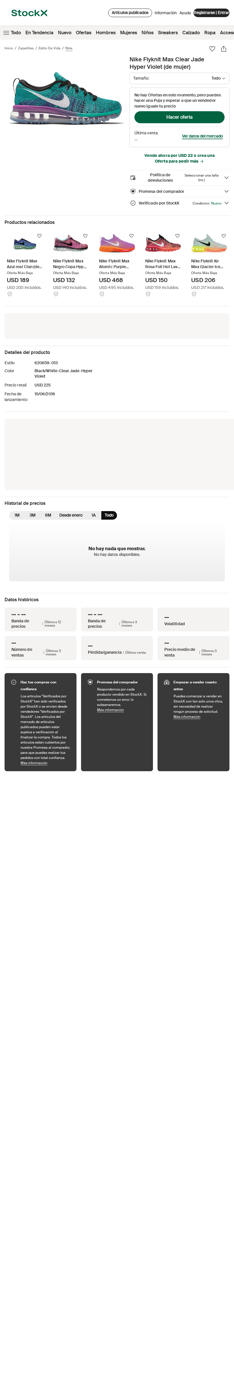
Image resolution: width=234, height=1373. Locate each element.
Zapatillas (26, 48)
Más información (46, 762)
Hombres (106, 33)
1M (17, 515)
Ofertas (83, 33)
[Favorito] (212, 48)
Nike (68, 48)
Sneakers (168, 33)
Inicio (9, 48)
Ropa (209, 33)
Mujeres (128, 33)
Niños (148, 33)
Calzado (191, 33)
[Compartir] (223, 48)
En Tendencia (39, 33)
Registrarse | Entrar (211, 12)
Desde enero (70, 515)
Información (165, 14)
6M (48, 515)
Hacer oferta (179, 117)
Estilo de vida (49, 48)
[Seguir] (39, 236)
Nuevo (64, 33)
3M (32, 515)
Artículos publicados (130, 12)
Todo (16, 33)
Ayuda (185, 12)
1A (94, 515)
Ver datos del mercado (202, 136)
